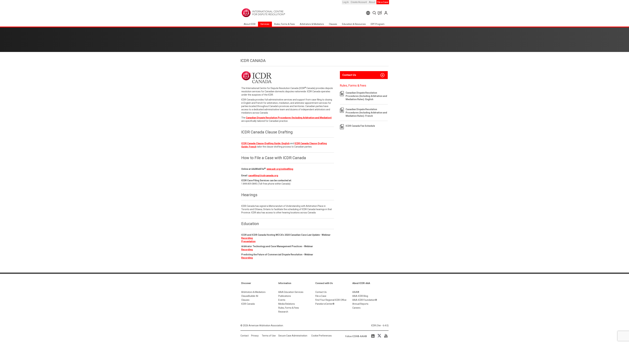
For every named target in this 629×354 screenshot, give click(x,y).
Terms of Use (269, 335)
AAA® (355, 292)
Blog (380, 13)
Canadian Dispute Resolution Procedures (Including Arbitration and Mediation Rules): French (366, 112)
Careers (356, 307)
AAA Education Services (290, 292)
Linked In (373, 336)
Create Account (359, 2)
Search (374, 13)
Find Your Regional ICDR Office (330, 300)
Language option (368, 13)
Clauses (333, 24)
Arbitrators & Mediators (253, 292)
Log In (346, 2)
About (372, 2)
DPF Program (377, 24)
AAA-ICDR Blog (360, 296)
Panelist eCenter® (324, 304)
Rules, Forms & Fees (284, 24)
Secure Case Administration (292, 335)
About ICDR (250, 24)
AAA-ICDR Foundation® (364, 300)
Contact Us (386, 13)
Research (283, 311)
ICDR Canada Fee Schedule (360, 126)
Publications (284, 296)
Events (281, 300)
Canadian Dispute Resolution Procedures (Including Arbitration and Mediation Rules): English (366, 96)
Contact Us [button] (349, 75)
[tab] (364, 75)
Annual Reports (360, 304)
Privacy (255, 335)
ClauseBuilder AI (249, 296)
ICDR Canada (248, 304)
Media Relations (286, 304)
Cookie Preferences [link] (321, 335)
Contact (244, 335)
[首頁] (273, 12)
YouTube (385, 336)
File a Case (382, 2)
